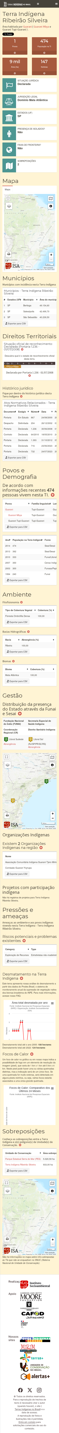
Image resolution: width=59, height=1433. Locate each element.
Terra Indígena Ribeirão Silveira (20, 1164)
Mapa (7, 189)
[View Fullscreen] (8, 198)
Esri (32, 269)
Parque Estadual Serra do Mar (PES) (23, 1158)
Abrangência (10, 743)
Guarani (27, 26)
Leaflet (22, 269)
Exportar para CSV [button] (16, 323)
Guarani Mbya (41, 26)
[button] (38, 4)
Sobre (22, 265)
